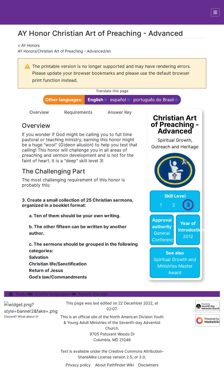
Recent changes (92, 294)
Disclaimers (148, 365)
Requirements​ (78, 112)
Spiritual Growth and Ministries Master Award (175, 266)
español (118, 99)
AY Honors (30, 45)
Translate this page (112, 91)
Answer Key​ (120, 112)
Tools (20, 294)
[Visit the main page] (14, 12)
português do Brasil (153, 99)
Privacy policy (78, 365)
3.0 (142, 357)
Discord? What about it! (21, 316)
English (95, 99)
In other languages (51, 294)
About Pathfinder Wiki (114, 365)
